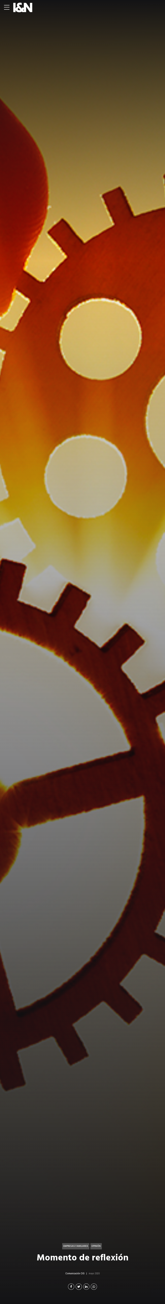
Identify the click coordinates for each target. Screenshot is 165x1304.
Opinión (96, 1246)
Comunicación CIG (75, 1273)
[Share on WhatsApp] (94, 1287)
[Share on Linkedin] (86, 1287)
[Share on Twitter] (79, 1287)
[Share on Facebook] (71, 1287)
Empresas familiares (75, 1246)
